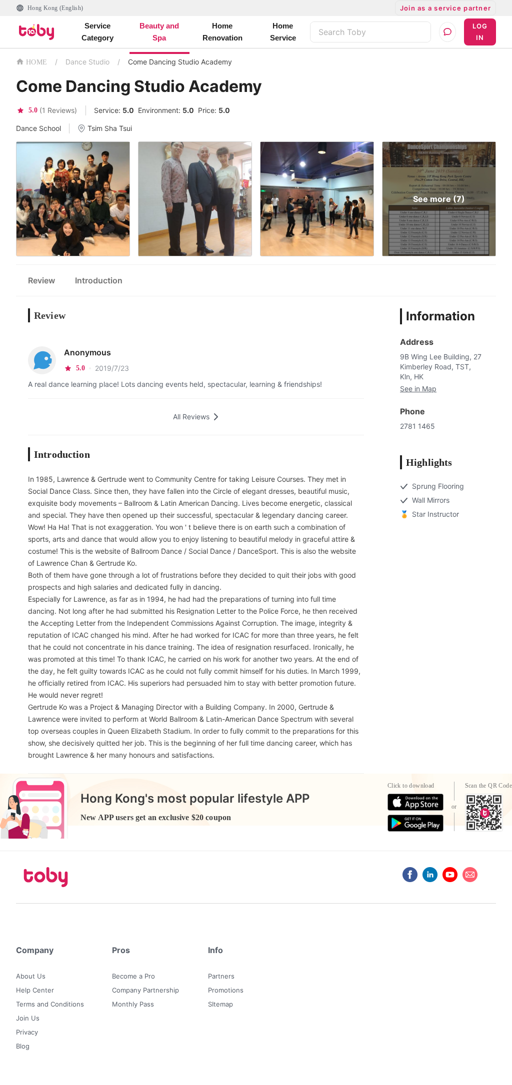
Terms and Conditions (50, 1004)
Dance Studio (88, 61)
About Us (31, 976)
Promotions (226, 990)
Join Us (28, 1018)
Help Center (35, 990)
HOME (36, 62)
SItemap (220, 1004)
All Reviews (191, 416)
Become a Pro (133, 976)
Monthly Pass (133, 1004)
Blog (23, 1046)
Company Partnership (145, 990)
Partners (221, 976)
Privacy (27, 1032)
